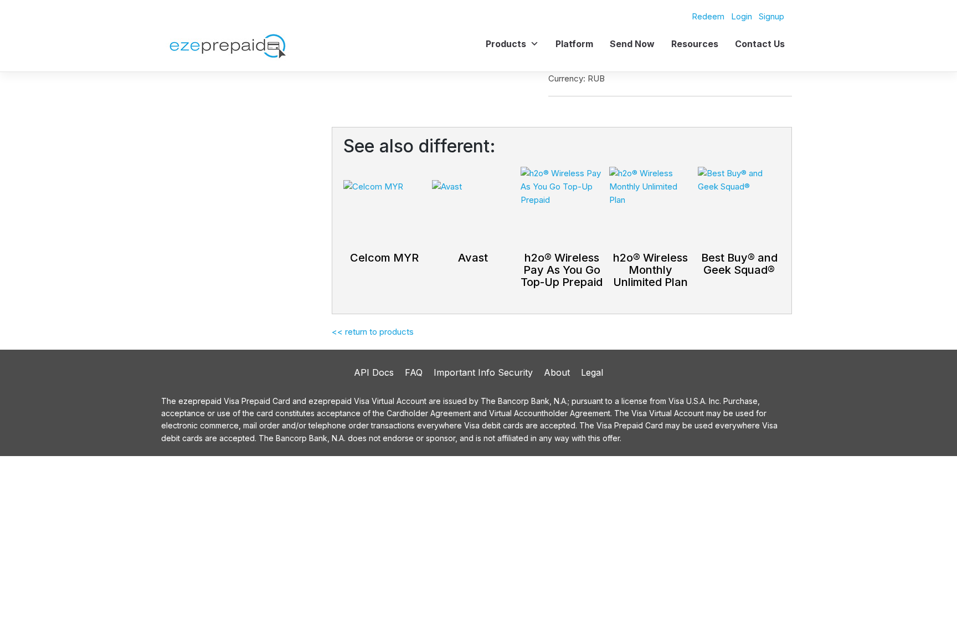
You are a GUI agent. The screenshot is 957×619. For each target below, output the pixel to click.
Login (741, 16)
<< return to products (373, 331)
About (557, 372)
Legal (592, 372)
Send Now (632, 43)
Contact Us (760, 43)
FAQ (414, 372)
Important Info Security (483, 372)
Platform (574, 43)
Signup (771, 16)
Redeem (708, 16)
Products (506, 43)
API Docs (374, 372)
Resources (694, 43)
